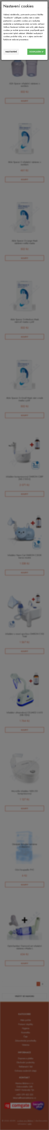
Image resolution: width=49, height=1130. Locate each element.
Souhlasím (35, 51)
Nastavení (11, 51)
